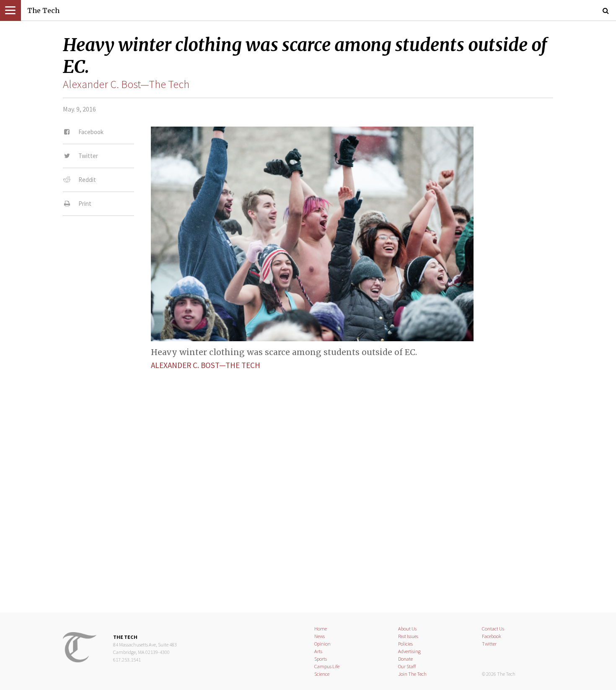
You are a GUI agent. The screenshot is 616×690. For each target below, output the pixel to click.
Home (320, 628)
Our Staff (407, 666)
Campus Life (326, 666)
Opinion (322, 644)
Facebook (491, 636)
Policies (405, 644)
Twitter (489, 644)
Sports (320, 659)
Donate (405, 659)
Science (321, 674)
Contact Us (493, 628)
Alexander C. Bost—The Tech (126, 84)
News (319, 636)
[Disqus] (308, 484)
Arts (318, 651)
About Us (407, 628)
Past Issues (408, 636)
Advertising (409, 651)
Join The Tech (412, 674)
